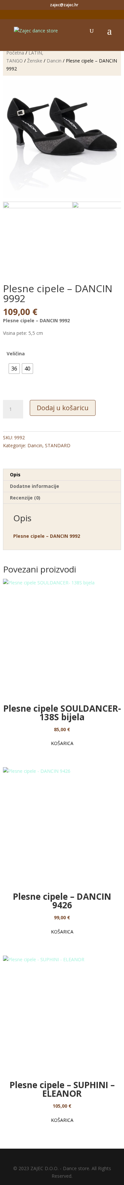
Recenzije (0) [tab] (25, 497)
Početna (15, 53)
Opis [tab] (15, 474)
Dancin (54, 61)
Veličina (16, 353)
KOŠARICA (62, 743)
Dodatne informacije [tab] (34, 486)
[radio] (14, 369)
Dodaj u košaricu (63, 407)
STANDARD (57, 445)
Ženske (34, 61)
